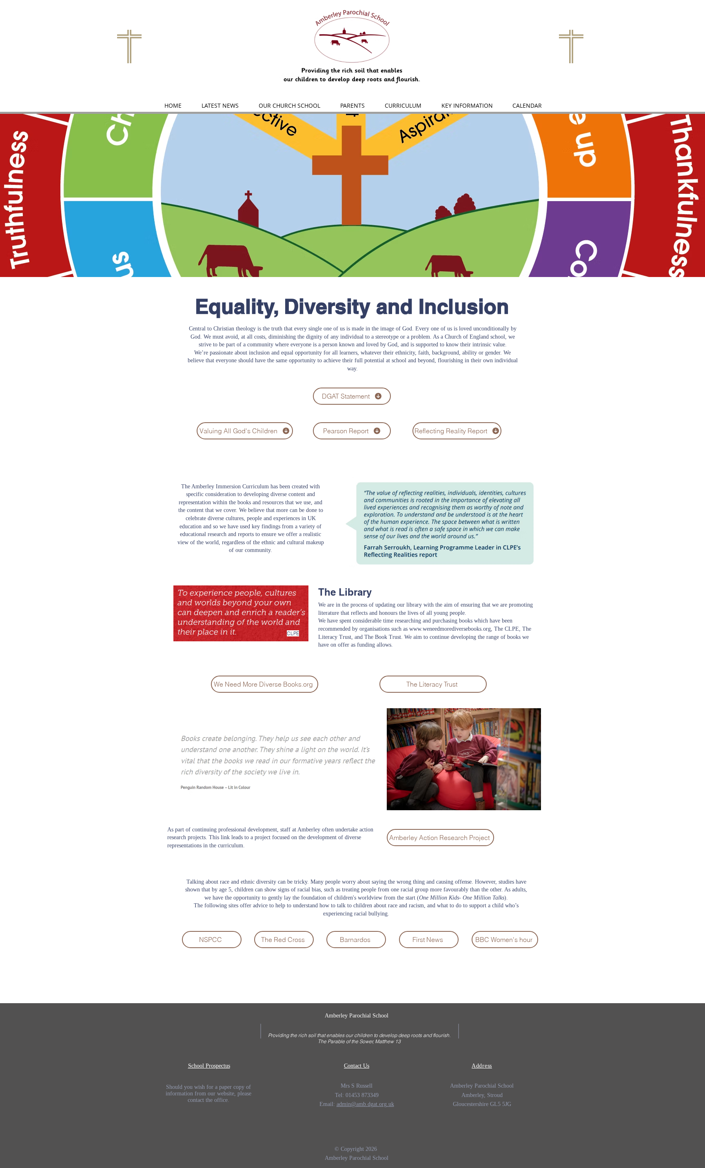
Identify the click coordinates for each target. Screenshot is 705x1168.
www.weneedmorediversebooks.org (450, 629)
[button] (289, 106)
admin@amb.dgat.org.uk (365, 1104)
